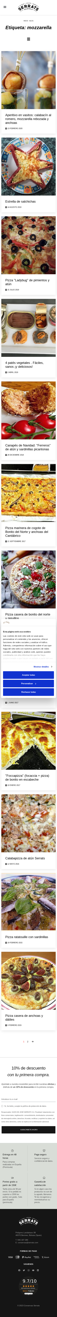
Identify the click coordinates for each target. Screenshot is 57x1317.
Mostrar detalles (41, 666)
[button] (5, 7)
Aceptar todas (28, 675)
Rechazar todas (28, 692)
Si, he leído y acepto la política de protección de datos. (25, 1106)
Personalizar (27, 683)
